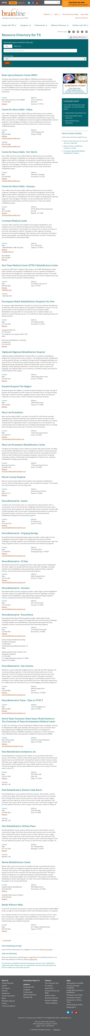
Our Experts (6, 988)
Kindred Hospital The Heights (16, 386)
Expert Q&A (84, 14)
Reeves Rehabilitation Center (16, 862)
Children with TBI (79, 25)
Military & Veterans (58, 25)
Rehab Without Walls (12, 904)
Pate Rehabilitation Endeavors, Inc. (19, 751)
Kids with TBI (27, 997)
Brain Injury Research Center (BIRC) (20, 75)
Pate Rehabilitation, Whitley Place (19, 826)
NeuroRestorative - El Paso (15, 561)
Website (4, 104)
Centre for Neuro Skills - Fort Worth (19, 152)
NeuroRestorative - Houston (16, 588)
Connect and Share (8, 996)
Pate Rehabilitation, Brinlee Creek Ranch (22, 790)
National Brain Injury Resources (75, 113)
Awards (4, 986)
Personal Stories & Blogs (70, 14)
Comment (86, 32)
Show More (6, 941)
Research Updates (51, 1000)
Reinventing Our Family (74, 1005)
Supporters (6, 993)
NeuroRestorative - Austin (15, 501)
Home (15, 13)
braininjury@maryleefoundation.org (14, 471)
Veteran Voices (50, 995)
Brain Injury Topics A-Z (31, 980)
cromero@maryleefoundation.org (13, 439)
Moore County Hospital (13, 477)
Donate (12, 3)
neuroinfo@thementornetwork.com (13, 528)
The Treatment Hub (51, 983)
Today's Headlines (51, 1003)
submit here (33, 959)
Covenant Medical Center (14, 221)
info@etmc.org (7, 290)
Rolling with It (71, 1007)
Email (78, 32)
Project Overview (7, 983)
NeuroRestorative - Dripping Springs (20, 533)
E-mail (38, 1026)
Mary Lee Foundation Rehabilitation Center (23, 444)
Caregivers (24, 25)
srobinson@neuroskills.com (11, 138)
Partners (5, 991)
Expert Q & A (49, 988)
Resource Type (8, 56)
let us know (48, 949)
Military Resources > (79, 37)
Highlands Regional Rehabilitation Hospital (23, 352)
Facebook (33, 2)
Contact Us (57, 1029)
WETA (4, 3)
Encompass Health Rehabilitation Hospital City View (28, 301)
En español (49, 986)
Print (82, 32)
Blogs (68, 980)
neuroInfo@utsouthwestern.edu (12, 746)
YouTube (37, 2)
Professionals (40, 25)
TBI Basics (47, 14)
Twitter (29, 2)
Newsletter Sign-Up (8, 1001)
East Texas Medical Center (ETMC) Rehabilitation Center (30, 265)
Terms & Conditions (8, 1006)
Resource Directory (81, 18)
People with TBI (8, 25)
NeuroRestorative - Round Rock (17, 614)
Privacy (4, 1003)
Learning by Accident (74, 997)
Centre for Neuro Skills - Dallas (17, 109)
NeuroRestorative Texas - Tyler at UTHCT (22, 700)
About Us (21, 3)
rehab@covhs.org (7, 252)
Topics (56, 14)
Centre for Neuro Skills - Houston (18, 186)
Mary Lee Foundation (12, 412)
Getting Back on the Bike (75, 983)
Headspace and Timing (74, 995)
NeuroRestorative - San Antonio (17, 666)
